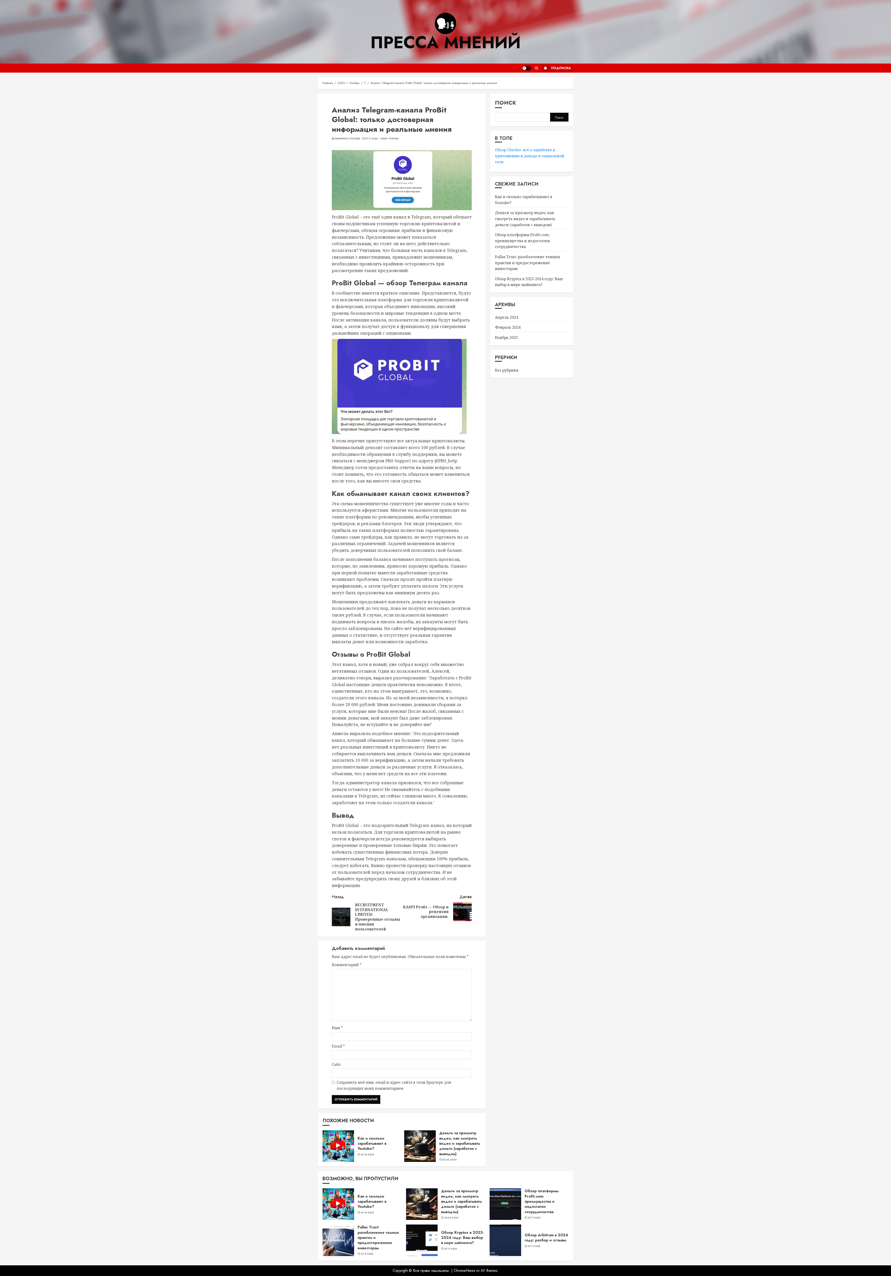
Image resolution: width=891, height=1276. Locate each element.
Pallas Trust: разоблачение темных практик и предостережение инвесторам (527, 262)
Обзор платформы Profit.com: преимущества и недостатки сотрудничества (522, 240)
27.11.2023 (534, 1217)
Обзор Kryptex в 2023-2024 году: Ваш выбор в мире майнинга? (462, 1238)
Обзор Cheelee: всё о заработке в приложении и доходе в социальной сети (529, 155)
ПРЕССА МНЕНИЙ (445, 42)
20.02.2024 (449, 1159)
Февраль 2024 (507, 327)
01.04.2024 (367, 1154)
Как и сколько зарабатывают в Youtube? (372, 1143)
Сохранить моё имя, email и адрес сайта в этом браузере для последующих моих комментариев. (394, 1085)
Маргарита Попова (347, 138)
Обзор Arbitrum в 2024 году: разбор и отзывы (546, 1237)
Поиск (505, 103)
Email (338, 1046)
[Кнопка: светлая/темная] (526, 68)
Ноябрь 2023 (506, 337)
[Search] (536, 68)
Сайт (336, 1064)
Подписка (561, 68)
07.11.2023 (371, 138)
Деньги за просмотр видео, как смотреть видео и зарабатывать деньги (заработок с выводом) (459, 1143)
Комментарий (347, 964)
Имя (337, 1027)
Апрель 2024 (506, 317)
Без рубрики (506, 370)
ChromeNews (464, 1270)
